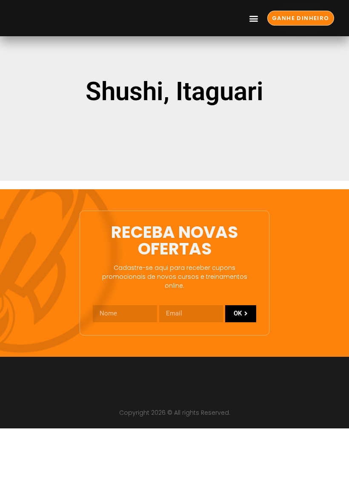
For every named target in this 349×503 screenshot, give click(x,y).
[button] (254, 18)
